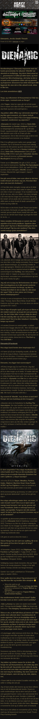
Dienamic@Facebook (9, 343)
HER (20, 91)
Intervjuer (15, 41)
